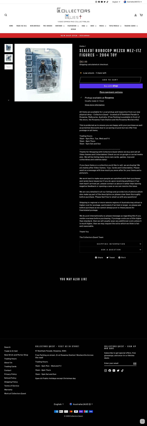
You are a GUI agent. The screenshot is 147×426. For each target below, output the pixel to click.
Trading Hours (10, 359)
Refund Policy (10, 378)
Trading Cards (130, 26)
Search (7, 347)
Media (102, 26)
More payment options (111, 92)
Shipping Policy (11, 382)
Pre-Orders (47, 26)
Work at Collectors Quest (15, 393)
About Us (8, 362)
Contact (7, 370)
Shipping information (111, 244)
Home (11, 26)
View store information (95, 105)
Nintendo (59, 26)
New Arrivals (35, 26)
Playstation (72, 26)
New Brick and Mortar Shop (16, 355)
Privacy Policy (10, 374)
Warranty (8, 389)
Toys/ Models (114, 26)
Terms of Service (11, 386)
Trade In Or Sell (11, 351)
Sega (84, 26)
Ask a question (111, 250)
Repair (73, 29)
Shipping (83, 64)
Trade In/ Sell (21, 26)
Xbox (93, 26)
